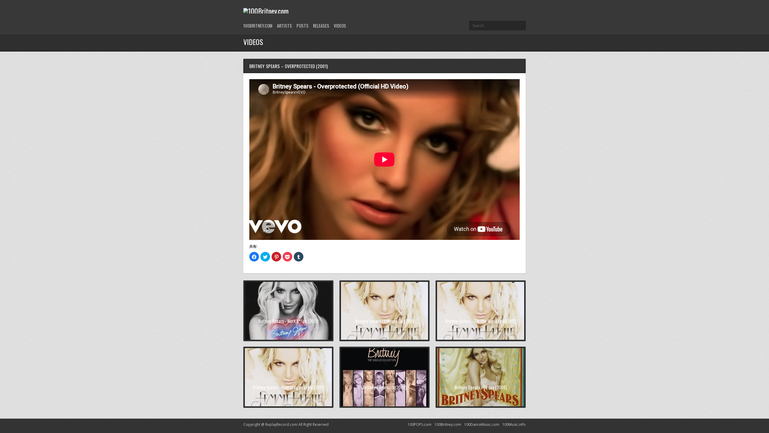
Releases (321, 25)
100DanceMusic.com (481, 424)
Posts (302, 25)
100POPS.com (419, 424)
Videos (340, 25)
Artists (284, 25)
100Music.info (514, 424)
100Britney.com (257, 25)
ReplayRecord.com (281, 424)
